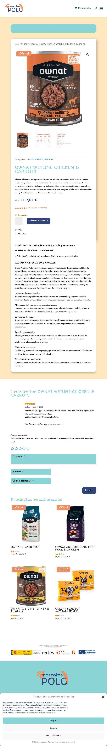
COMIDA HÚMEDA (38, 44)
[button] (102, 697)
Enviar (89, 490)
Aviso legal (70, 742)
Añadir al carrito (38, 221)
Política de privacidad (56, 742)
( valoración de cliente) (36, 208)
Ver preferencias (53, 736)
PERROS (25, 44)
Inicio (17, 44)
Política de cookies (39, 742)
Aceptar (53, 721)
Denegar (53, 728)
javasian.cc (58, 424)
